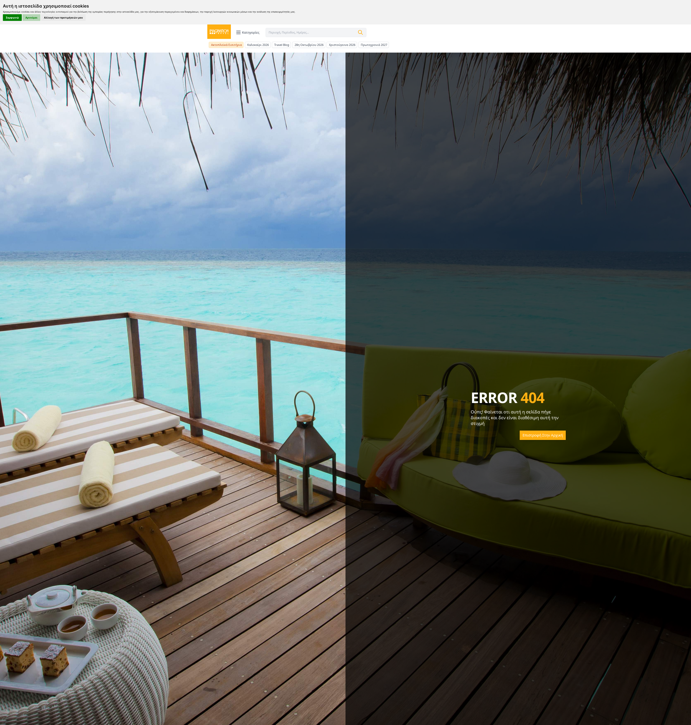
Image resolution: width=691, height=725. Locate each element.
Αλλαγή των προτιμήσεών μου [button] (63, 17)
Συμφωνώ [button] (12, 17)
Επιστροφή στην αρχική (543, 435)
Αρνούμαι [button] (31, 17)
